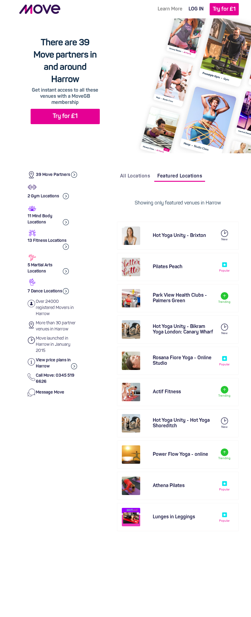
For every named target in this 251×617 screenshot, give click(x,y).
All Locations (135, 176)
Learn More (170, 9)
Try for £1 (224, 9)
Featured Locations (179, 176)
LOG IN (196, 9)
